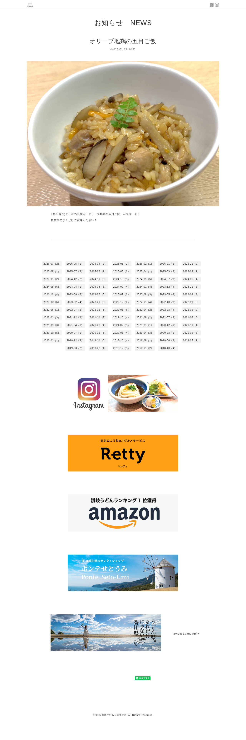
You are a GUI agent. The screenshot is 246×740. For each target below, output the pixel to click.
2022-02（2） (191, 309)
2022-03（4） (168, 309)
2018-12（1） (121, 348)
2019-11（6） (98, 340)
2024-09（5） (145, 279)
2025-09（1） (52, 271)
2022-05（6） (121, 309)
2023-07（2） (121, 294)
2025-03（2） (168, 271)
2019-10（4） (121, 340)
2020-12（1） (168, 325)
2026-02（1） (145, 263)
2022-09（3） (191, 302)
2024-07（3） (168, 279)
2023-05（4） (168, 294)
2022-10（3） (168, 302)
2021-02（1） (121, 325)
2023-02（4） (75, 302)
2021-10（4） (121, 317)
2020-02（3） (191, 332)
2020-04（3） (145, 332)
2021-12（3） (75, 317)
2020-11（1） (191, 325)
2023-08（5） (98, 294)
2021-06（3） (191, 317)
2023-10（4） (52, 294)
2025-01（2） (52, 279)
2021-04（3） (75, 325)
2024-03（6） (98, 286)
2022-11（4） (145, 302)
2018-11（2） (145, 348)
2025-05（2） (121, 271)
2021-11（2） (98, 317)
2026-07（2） (52, 263)
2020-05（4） (121, 332)
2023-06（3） (145, 294)
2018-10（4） (168, 348)
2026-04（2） (98, 263)
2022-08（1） (52, 309)
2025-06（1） (98, 271)
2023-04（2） (191, 294)
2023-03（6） (52, 302)
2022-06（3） (98, 309)
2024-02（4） (121, 286)
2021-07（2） (168, 317)
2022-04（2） (145, 309)
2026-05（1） (75, 263)
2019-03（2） (75, 348)
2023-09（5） (75, 294)
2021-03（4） (98, 325)
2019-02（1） (98, 348)
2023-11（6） (191, 286)
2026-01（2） (168, 263)
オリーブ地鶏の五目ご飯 (123, 41)
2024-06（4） (191, 279)
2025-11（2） (191, 263)
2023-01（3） (98, 302)
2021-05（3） (52, 325)
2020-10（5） (52, 332)
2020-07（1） (75, 332)
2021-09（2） (145, 317)
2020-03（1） (168, 332)
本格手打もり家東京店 (114, 715)
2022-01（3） (52, 317)
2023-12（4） (168, 286)
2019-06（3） (168, 340)
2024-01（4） (145, 286)
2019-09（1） (145, 340)
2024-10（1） (121, 279)
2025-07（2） (75, 271)
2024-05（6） (52, 286)
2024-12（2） (75, 279)
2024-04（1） (75, 286)
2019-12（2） (75, 340)
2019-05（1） (191, 340)
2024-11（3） (98, 279)
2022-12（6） (121, 302)
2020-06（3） (98, 332)
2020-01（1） (52, 340)
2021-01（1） (145, 325)
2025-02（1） (191, 271)
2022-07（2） (75, 309)
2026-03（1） (121, 263)
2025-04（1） (145, 271)
